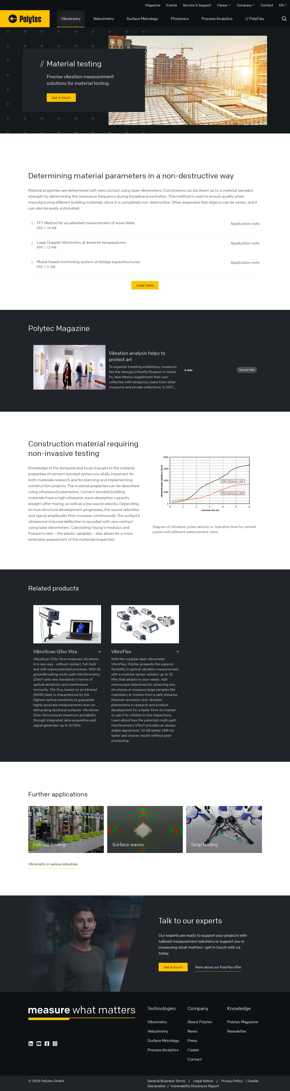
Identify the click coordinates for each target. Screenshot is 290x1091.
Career (222, 5)
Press (192, 1040)
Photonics (180, 18)
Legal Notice (205, 1081)
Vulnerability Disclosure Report (194, 1086)
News (192, 1031)
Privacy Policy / (234, 1081)
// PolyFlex (254, 18)
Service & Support (197, 5)
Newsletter (236, 1031)
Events (171, 5)
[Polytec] (25, 18)
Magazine (152, 5)
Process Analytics (216, 18)
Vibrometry (70, 18)
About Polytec (199, 1021)
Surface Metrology (142, 18)
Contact (267, 5)
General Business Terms (168, 1081)
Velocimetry (103, 18)
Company (244, 5)
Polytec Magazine (242, 1021)
